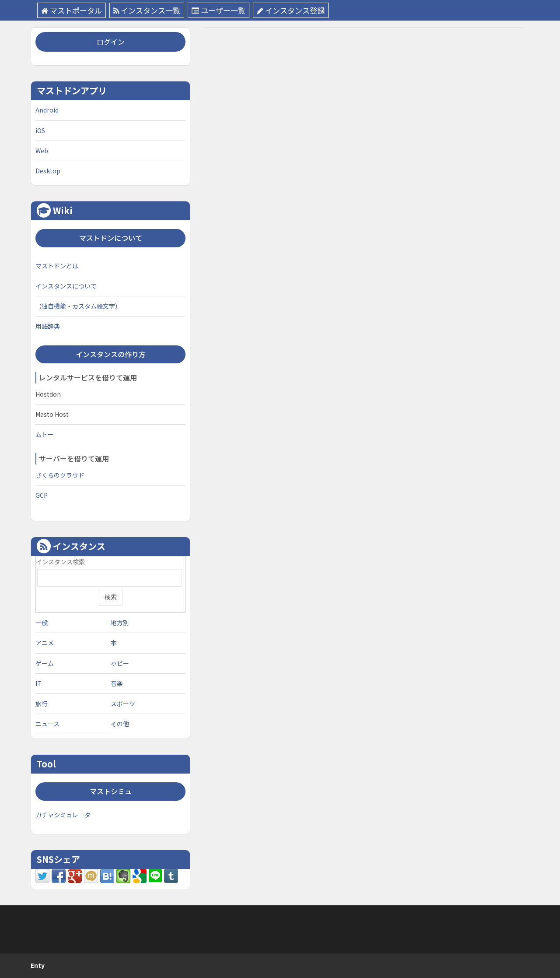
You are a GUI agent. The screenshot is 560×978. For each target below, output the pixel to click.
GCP (41, 495)
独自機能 (54, 306)
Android (47, 110)
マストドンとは (56, 265)
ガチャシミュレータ (63, 814)
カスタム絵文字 (93, 306)
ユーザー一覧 (223, 10)
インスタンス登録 (295, 10)
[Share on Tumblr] (171, 875)
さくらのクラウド (59, 475)
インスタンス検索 (60, 561)
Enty (38, 965)
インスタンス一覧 (150, 10)
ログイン (111, 41)
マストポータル (76, 10)
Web (41, 150)
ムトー (44, 434)
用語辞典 (47, 326)
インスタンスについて (66, 285)
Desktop (47, 170)
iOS (40, 130)
